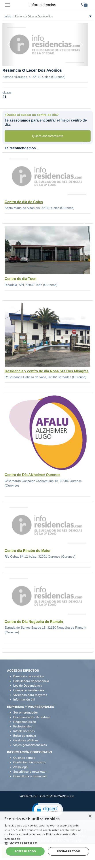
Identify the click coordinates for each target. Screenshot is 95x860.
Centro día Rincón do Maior (28, 551)
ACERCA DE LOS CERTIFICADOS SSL (47, 796)
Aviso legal (20, 767)
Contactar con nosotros (29, 762)
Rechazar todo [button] (68, 851)
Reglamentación (24, 721)
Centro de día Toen (20, 279)
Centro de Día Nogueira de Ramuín (34, 622)
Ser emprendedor (25, 712)
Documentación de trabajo (31, 717)
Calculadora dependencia (31, 681)
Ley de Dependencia (27, 685)
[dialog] (47, 835)
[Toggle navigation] (7, 5)
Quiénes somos (24, 757)
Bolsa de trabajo (24, 735)
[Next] (81, 44)
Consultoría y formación (30, 776)
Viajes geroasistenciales (30, 745)
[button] (47, 809)
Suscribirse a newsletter (30, 771)
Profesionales (22, 726)
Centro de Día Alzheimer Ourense (32, 475)
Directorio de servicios (28, 676)
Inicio (8, 16)
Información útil (24, 699)
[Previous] (8, 44)
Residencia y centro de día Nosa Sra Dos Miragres (47, 371)
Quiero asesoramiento (47, 136)
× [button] (90, 816)
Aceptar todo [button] (25, 851)
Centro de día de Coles (24, 202)
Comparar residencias (28, 690)
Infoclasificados (24, 731)
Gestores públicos (25, 740)
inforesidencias (43, 5)
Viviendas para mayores (30, 695)
